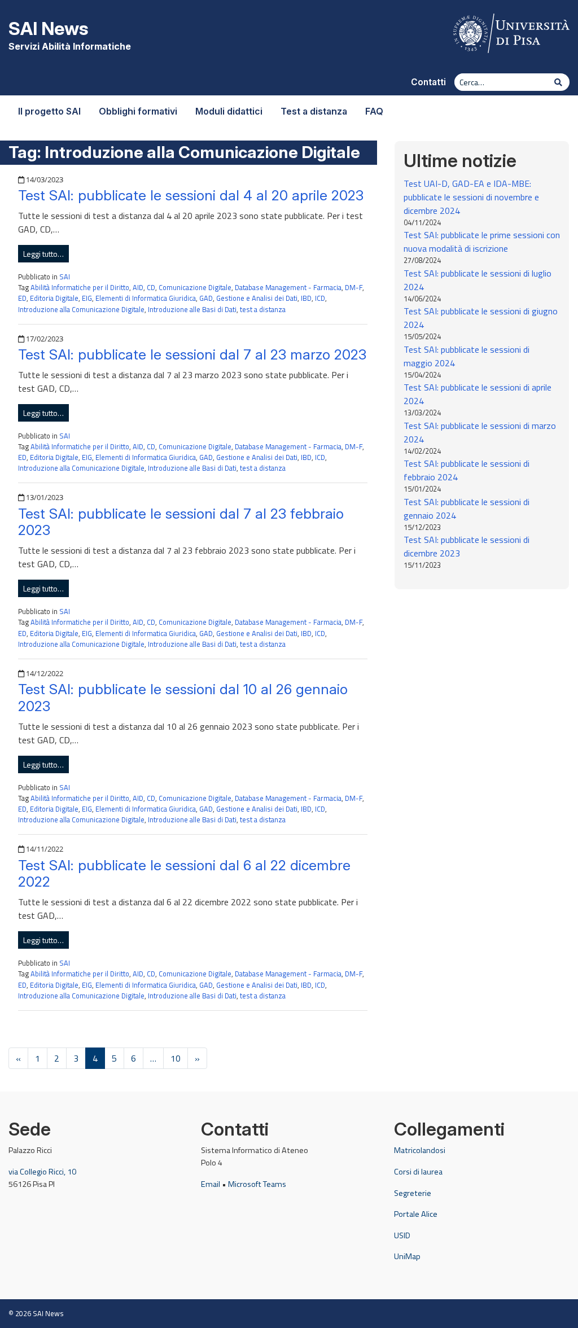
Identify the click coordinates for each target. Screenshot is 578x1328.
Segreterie (412, 1193)
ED (22, 298)
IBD (306, 298)
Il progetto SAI (49, 111)
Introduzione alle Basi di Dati (192, 309)
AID (138, 287)
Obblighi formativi (138, 111)
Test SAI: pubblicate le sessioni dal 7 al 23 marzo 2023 (192, 354)
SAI (64, 276)
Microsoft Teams (257, 1184)
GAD (206, 298)
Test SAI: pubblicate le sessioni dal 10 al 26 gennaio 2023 (183, 698)
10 (175, 1058)
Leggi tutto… (43, 254)
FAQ (374, 111)
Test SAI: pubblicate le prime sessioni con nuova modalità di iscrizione (482, 241)
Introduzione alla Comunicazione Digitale (81, 309)
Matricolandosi (419, 1150)
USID (402, 1235)
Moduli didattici (228, 111)
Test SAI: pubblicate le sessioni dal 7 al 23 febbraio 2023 (181, 522)
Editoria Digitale (54, 298)
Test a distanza (314, 111)
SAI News (48, 28)
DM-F (353, 287)
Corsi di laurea (418, 1171)
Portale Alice (415, 1214)
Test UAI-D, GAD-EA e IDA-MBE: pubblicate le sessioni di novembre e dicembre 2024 (471, 197)
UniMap (407, 1256)
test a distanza (263, 309)
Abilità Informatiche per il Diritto (79, 287)
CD (151, 287)
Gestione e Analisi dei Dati (256, 298)
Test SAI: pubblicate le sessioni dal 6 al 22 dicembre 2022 (184, 874)
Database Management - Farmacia (288, 287)
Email (210, 1184)
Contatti (428, 82)
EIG (87, 298)
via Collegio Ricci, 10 (42, 1171)
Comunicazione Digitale (195, 287)
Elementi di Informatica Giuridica (145, 298)
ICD (320, 298)
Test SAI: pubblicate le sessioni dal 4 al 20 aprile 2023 (191, 195)
